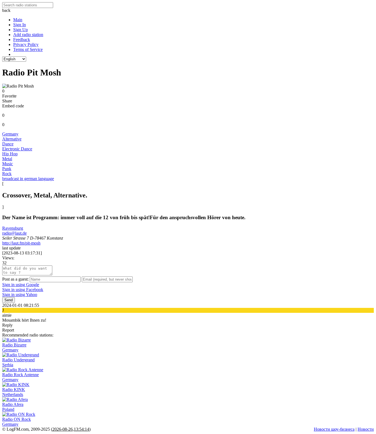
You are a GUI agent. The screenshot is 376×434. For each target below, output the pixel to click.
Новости (366, 429)
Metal (7, 158)
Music (7, 163)
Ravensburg (12, 228)
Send (8, 300)
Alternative (11, 139)
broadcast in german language (28, 178)
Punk (6, 168)
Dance (7, 144)
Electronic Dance (17, 149)
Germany (10, 134)
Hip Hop (10, 153)
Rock (7, 173)
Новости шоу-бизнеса (334, 429)
